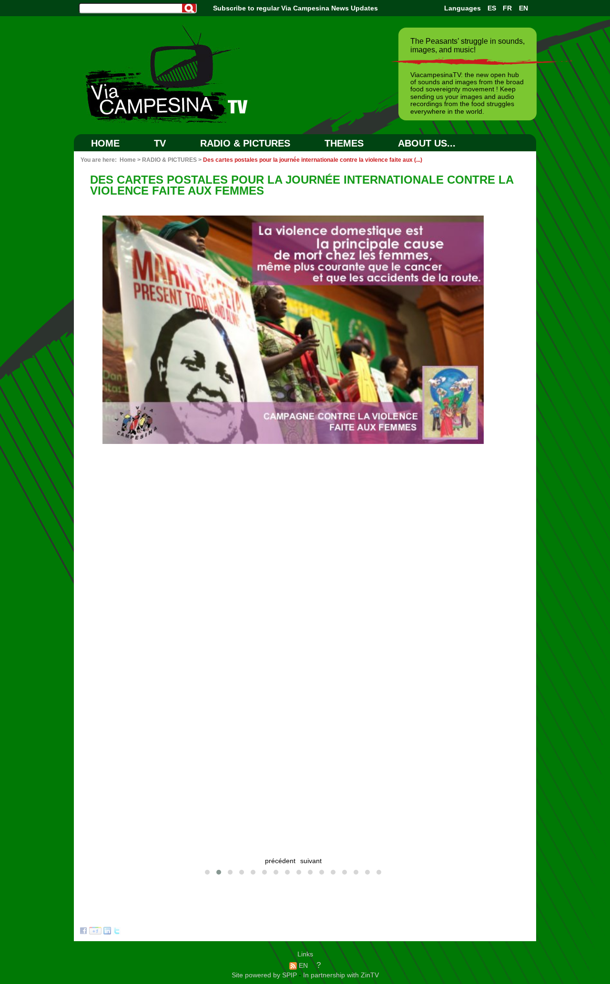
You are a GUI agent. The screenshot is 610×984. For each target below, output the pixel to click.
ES (492, 8)
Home (105, 143)
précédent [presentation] (280, 861)
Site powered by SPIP (265, 975)
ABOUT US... (427, 143)
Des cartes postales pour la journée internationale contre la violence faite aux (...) (312, 160)
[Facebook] (83, 932)
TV (160, 143)
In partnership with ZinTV (341, 975)
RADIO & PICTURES (245, 143)
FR (507, 8)
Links (305, 954)
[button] (207, 872)
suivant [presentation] (311, 861)
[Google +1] (95, 932)
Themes (344, 143)
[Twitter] (117, 932)
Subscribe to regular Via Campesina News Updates (295, 8)
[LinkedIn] (107, 932)
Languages (462, 8)
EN (523, 8)
